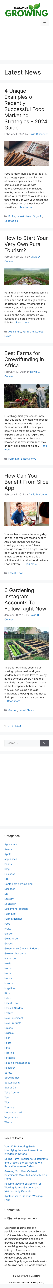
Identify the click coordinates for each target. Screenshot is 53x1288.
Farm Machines (13, 918)
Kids (7, 993)
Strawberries (12, 1077)
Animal (8, 849)
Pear (7, 1037)
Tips (6, 1102)
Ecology (9, 898)
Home (7, 973)
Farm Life (28, 331)
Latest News (24, 216)
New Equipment (13, 1018)
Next (19, 725)
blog (7, 869)
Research (9, 1067)
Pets (7, 1047)
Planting (9, 1052)
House (8, 978)
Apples (8, 854)
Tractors (9, 1107)
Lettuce (8, 1013)
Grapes (8, 943)
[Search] (44, 743)
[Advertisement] (26, 45)
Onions (8, 1028)
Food (7, 923)
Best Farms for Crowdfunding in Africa (24, 359)
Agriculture (14, 331)
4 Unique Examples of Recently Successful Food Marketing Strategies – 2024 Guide (25, 109)
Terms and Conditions (19, 1282)
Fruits (11, 216)
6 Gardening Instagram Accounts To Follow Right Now (25, 599)
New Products (12, 1023)
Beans (8, 864)
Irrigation (9, 988)
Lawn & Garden (13, 1008)
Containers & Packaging (18, 883)
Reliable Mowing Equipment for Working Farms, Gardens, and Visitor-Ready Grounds (22, 1187)
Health (8, 963)
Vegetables (11, 220)
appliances (10, 859)
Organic (37, 216)
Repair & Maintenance (17, 1062)
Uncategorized (13, 1112)
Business (9, 874)
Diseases (9, 888)
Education (10, 903)
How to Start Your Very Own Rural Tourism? (26, 244)
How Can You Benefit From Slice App (26, 482)
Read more (25, 207)
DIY (6, 893)
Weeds (8, 1122)
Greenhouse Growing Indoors (21, 948)
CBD (7, 879)
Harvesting (10, 958)
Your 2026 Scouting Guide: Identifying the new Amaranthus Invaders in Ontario (23, 1150)
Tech (7, 1097)
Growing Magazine (15, 953)
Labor (7, 998)
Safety (8, 1072)
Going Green (11, 938)
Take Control (11, 1092)
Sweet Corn (11, 1087)
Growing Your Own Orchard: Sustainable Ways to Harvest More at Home (26, 1175)
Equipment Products (16, 908)
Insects (8, 983)
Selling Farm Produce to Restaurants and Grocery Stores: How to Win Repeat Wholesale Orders (26, 1162)
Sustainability (12, 1082)
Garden (12, 710)
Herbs (8, 968)
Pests (7, 1042)
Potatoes (9, 1057)
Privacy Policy (37, 1282)
